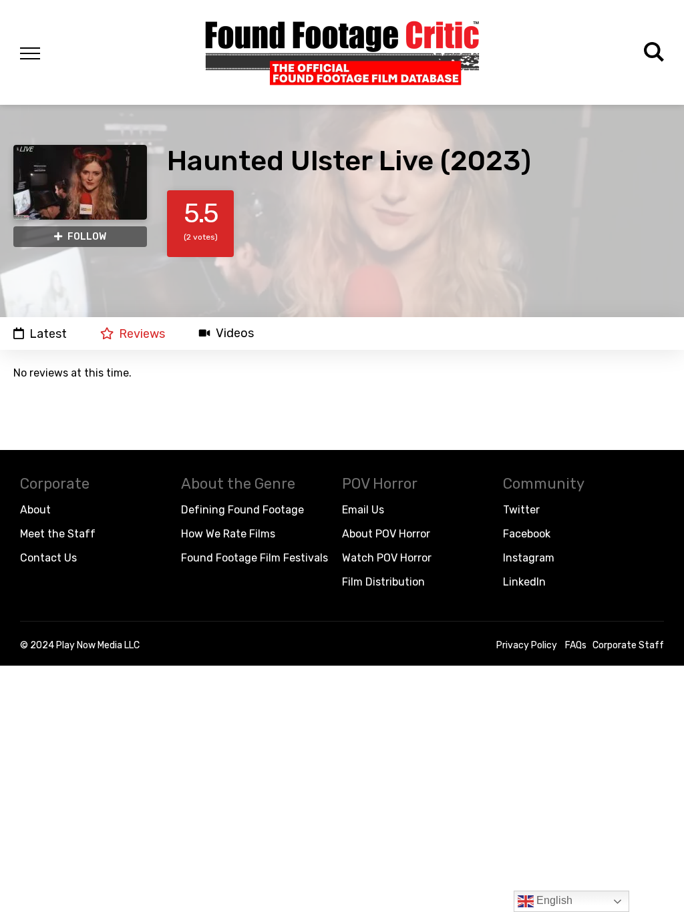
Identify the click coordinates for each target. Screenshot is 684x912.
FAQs (575, 645)
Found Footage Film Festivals (254, 557)
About (35, 509)
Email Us (363, 509)
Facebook (526, 533)
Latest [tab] (48, 333)
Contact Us (48, 557)
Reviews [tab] (142, 333)
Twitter (521, 509)
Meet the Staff (58, 533)
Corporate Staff (628, 645)
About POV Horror (386, 533)
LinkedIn (524, 582)
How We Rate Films (228, 533)
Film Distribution (383, 582)
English (553, 900)
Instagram (528, 557)
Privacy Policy (526, 645)
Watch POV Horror (387, 557)
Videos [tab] (235, 333)
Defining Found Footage (242, 509)
